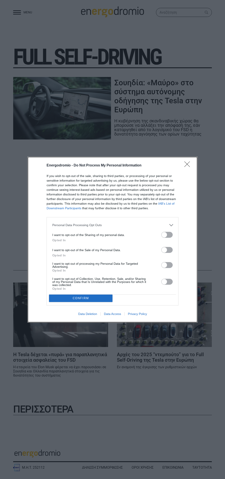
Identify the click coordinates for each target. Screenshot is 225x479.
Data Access (112, 314)
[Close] (188, 165)
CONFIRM (81, 298)
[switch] (167, 235)
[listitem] (112, 225)
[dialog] (112, 239)
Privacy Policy (137, 314)
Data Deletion (87, 314)
